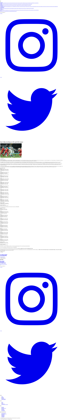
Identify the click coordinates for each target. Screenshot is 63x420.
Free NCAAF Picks (12, 5)
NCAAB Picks (3, 410)
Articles (22, 8)
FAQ (2, 402)
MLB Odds (13, 11)
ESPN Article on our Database (5, 404)
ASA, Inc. (12, 6)
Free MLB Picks (25, 5)
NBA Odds (7, 11)
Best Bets (1, 3)
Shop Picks (1, 2)
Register (3, 7)
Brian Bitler (14, 6)
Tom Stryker (47, 6)
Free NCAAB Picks (22, 5)
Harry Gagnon (19, 6)
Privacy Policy (3, 414)
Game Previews (24, 8)
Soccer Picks (3, 409)
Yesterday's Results (16, 8)
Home (2, 396)
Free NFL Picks (8, 5)
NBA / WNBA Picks (4, 408)
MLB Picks (3, 407)
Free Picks (1, 4)
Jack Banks (26, 6)
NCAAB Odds (9, 11)
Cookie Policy (3, 416)
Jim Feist (31, 6)
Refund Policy (3, 415)
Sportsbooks (27, 8)
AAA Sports (1, 6)
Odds (29, 8)
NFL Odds (1, 11)
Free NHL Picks (29, 5)
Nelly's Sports (38, 6)
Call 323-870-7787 (4, 413)
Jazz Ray (29, 6)
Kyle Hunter (33, 6)
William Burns (56, 6)
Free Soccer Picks (4, 5)
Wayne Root (53, 6)
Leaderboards (19, 8)
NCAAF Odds (4, 11)
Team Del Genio (44, 6)
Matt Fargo (36, 6)
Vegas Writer (50, 6)
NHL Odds (15, 11)
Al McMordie (4, 6)
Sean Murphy (41, 6)
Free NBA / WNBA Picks (16, 5)
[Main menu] (0, 0)
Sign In (1, 7)
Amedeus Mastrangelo (8, 6)
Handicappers (12, 8)
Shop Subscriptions (5, 8)
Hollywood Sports (23, 6)
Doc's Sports (16, 6)
